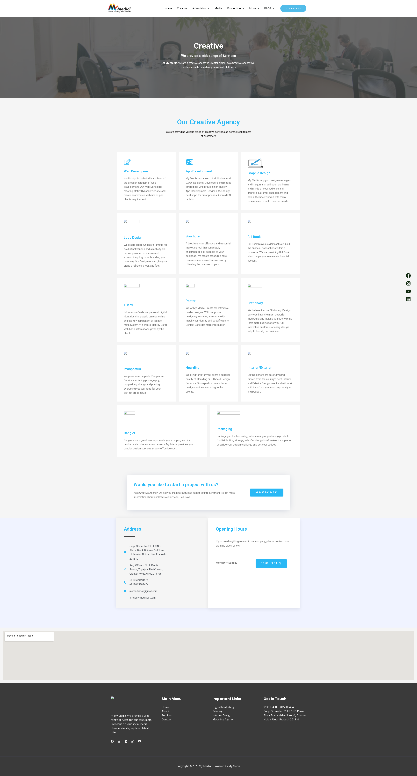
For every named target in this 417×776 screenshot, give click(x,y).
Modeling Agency (223, 719)
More (252, 8)
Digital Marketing (223, 707)
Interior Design (222, 715)
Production (234, 8)
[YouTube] (139, 741)
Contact (166, 719)
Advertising (199, 8)
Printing (218, 711)
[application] (207, 8)
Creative (182, 8)
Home (168, 8)
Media (218, 8)
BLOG (267, 8)
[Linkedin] (125, 741)
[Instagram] (119, 741)
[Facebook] (112, 741)
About (165, 711)
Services (167, 715)
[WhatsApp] (132, 741)
